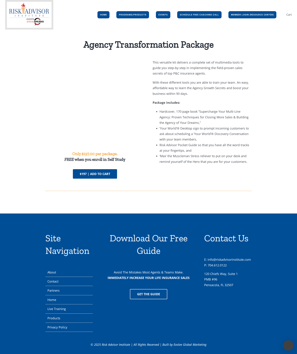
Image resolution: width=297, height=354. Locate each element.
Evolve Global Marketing (190, 344)
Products (53, 318)
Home (51, 300)
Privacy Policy (57, 327)
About (51, 272)
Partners (53, 290)
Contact (52, 281)
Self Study (116, 159)
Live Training (56, 309)
